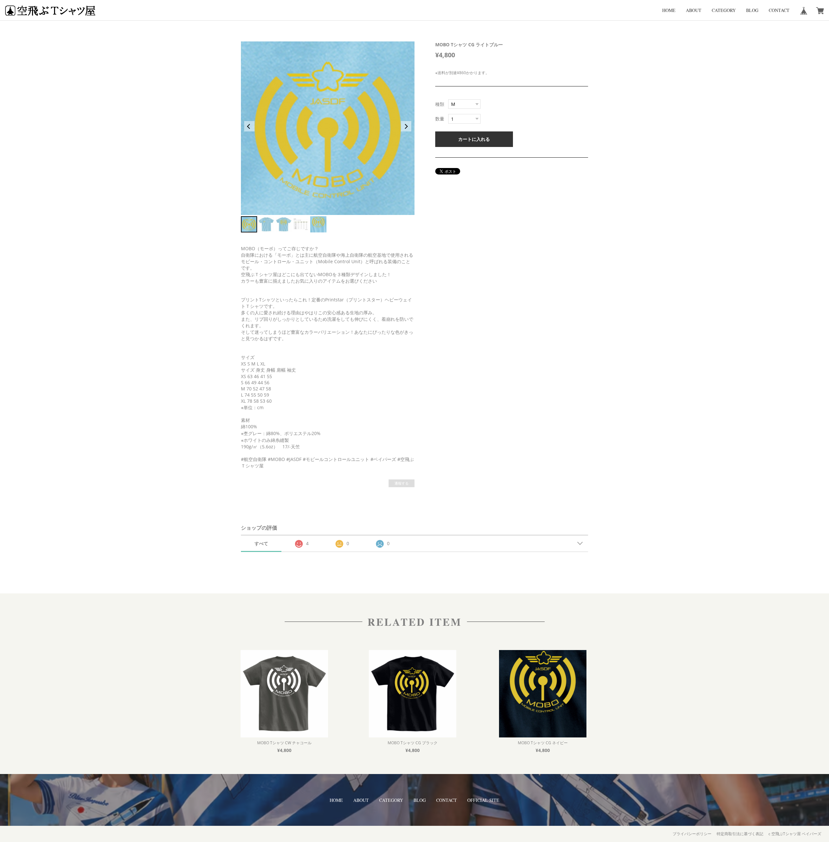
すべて (261, 543)
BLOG (752, 10)
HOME (669, 10)
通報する (401, 483)
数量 (439, 119)
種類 (439, 104)
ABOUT (693, 10)
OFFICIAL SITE (483, 800)
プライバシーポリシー (692, 833)
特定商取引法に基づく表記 (740, 833)
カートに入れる (474, 139)
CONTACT (779, 10)
